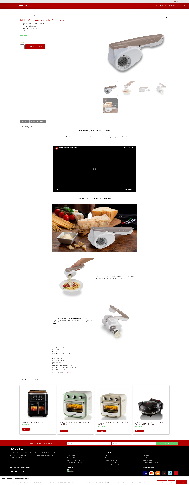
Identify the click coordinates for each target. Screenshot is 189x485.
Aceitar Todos (181, 482)
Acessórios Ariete (147, 460)
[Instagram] (20, 471)
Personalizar (162, 482)
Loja (24, 15)
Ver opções (26, 429)
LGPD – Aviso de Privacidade (74, 462)
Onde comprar (109, 458)
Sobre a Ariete (71, 455)
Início (21, 15)
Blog (106, 455)
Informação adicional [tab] (38, 121)
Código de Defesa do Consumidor (152, 462)
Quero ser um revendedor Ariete (75, 460)
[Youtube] (16, 471)
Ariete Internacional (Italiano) (112, 464)
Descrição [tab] (25, 121)
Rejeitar (171, 482)
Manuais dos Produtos (111, 460)
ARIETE (178, 1)
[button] (184, 5)
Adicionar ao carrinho (35, 46)
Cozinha (28, 15)
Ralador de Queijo (34, 15)
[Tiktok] (24, 471)
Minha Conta (146, 455)
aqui (145, 482)
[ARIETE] (175, 1)
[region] (94, 480)
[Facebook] (12, 471)
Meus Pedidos (146, 458)
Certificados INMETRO (111, 462)
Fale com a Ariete (71, 458)
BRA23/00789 (67, 373)
